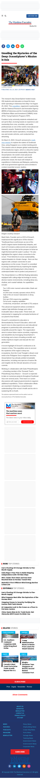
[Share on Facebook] (3, 46)
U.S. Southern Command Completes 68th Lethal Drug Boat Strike (10, 644)
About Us (20, 706)
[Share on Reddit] (17, 46)
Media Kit (33, 26)
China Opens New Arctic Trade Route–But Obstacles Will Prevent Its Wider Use (18, 613)
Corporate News (28, 746)
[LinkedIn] (14, 766)
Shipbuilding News (29, 727)
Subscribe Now (27, 422)
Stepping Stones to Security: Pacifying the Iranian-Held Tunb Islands (18, 603)
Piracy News (27, 724)
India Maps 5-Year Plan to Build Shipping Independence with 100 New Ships (18, 574)
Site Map (20, 718)
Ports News (27, 732)
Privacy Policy (20, 715)
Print (8, 687)
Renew (29, 687)
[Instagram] (29, 766)
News (5, 724)
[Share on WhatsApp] (22, 46)
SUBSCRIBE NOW (32, 16)
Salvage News (28, 735)
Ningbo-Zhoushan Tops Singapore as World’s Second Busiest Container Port (28, 667)
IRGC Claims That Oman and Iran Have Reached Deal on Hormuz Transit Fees (16, 579)
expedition (16, 106)
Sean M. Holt (30, 89)
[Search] (5, 16)
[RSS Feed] (24, 766)
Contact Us (20, 713)
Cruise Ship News (29, 730)
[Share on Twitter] (8, 46)
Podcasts (7, 730)
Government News (29, 741)
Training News (28, 738)
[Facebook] (9, 766)
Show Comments (20, 695)
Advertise (20, 709)
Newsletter (21, 687)
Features (6, 727)
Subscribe (20, 752)
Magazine (6, 732)
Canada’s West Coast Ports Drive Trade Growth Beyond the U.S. (10, 667)
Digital (13, 687)
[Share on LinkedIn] (13, 46)
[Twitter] (19, 766)
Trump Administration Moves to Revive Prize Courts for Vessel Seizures (28, 645)
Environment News (30, 744)
